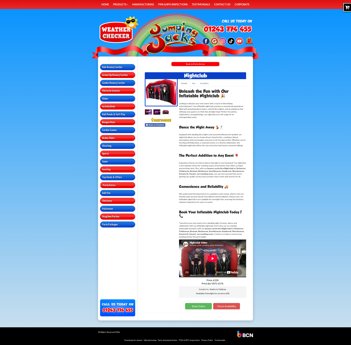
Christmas (107, 201)
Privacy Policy (207, 340)
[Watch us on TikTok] (231, 41)
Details (184, 83)
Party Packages (110, 224)
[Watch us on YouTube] (239, 41)
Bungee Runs (108, 122)
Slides (105, 98)
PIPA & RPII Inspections (173, 4)
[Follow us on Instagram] (222, 41)
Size (193, 83)
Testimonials (201, 4)
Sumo (105, 161)
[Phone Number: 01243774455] (227, 29)
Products (120, 4)
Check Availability (226, 306)
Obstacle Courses (111, 90)
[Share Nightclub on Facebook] (161, 125)
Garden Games (109, 130)
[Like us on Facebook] (206, 41)
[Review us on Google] (214, 41)
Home (105, 4)
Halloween (107, 208)
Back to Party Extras (195, 64)
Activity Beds (108, 106)
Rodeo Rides (108, 138)
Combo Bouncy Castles (113, 83)
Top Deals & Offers (112, 177)
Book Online (198, 306)
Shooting (106, 146)
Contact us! (222, 4)
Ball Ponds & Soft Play (113, 114)
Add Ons (106, 193)
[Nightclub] (161, 92)
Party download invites (167, 340)
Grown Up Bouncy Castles (115, 75)
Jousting (106, 169)
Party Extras (109, 185)
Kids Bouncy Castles (112, 67)
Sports (105, 153)
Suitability (204, 83)
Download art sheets (133, 340)
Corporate (242, 4)
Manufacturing (143, 4)
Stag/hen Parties (110, 216)
